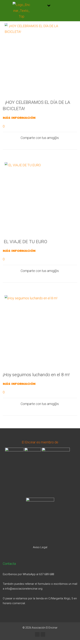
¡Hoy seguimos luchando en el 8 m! (36, 374)
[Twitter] (43, 634)
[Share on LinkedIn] (49, 144)
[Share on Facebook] (22, 144)
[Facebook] (37, 634)
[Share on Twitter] (31, 144)
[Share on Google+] (40, 144)
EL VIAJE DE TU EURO (25, 241)
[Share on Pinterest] (58, 144)
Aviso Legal (40, 547)
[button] (48, 6)
